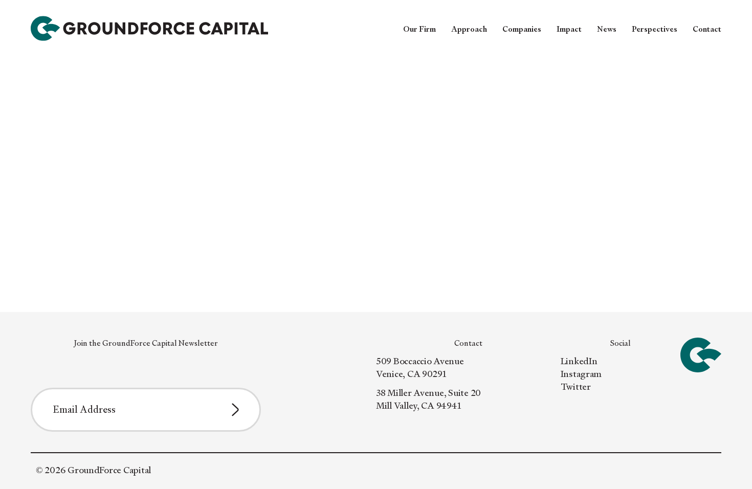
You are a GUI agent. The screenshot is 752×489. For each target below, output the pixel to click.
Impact (569, 29)
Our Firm (419, 29)
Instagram (581, 374)
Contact (707, 29)
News (606, 29)
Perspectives (654, 29)
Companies (521, 29)
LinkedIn (579, 361)
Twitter (576, 386)
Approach (469, 29)
